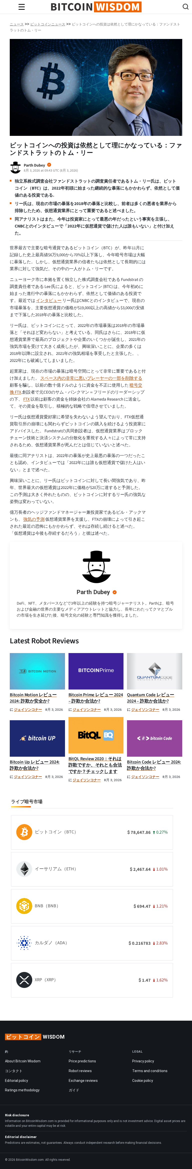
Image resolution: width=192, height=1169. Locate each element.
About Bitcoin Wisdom (22, 1061)
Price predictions (82, 1061)
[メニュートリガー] (21, 7)
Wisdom (35, 1037)
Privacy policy (143, 1061)
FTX (26, 399)
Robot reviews (80, 1071)
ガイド (74, 1090)
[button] (185, 7)
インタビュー (49, 301)
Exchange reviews (83, 1081)
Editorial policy (16, 1081)
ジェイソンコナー (28, 709)
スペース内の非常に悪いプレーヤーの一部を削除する (91, 378)
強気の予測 (33, 519)
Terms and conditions (150, 1071)
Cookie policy (142, 1081)
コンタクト (13, 1071)
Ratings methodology (22, 1090)
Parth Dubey (93, 592)
